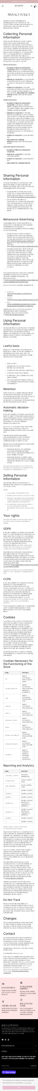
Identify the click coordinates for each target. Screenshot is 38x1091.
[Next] (33, 1)
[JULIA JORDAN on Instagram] (6, 1040)
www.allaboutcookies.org (14, 878)
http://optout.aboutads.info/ (14, 314)
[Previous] (5, 1)
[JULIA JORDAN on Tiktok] (9, 1040)
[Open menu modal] (3, 6)
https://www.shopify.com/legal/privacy (23, 197)
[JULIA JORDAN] (19, 6)
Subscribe (33, 1065)
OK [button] (19, 1087)
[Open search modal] (31, 6)
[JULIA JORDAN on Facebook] (3, 1040)
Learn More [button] (28, 1083)
